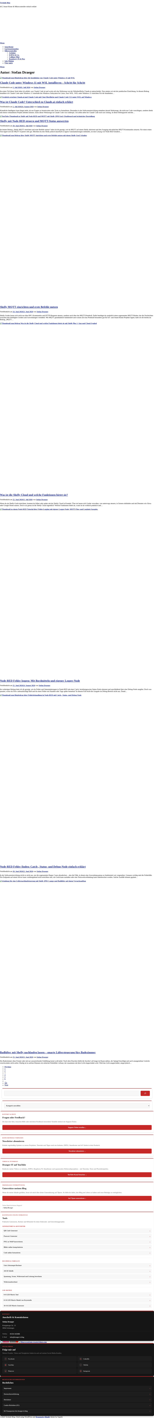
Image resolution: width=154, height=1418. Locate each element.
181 (6, 1083)
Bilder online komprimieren (13, 1247)
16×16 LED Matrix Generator (14, 1306)
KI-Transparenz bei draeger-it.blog (16, 1411)
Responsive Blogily (43, 1417)
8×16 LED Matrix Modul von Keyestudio (18, 1300)
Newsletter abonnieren (76, 1151)
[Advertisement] (77, 25)
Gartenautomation (12, 49)
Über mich (9, 63)
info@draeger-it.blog (17, 1337)
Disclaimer (7, 1400)
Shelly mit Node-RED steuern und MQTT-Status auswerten (34, 121)
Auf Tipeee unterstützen (76, 1198)
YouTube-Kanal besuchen (76, 1175)
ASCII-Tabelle (8, 1271)
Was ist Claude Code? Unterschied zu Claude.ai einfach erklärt (36, 101)
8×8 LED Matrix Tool (11, 1295)
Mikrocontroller (11, 51)
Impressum (7, 1388)
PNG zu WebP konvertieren (13, 1242)
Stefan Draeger (39, 87)
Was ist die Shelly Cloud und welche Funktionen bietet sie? (34, 494)
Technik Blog (5, 3)
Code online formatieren (12, 1253)
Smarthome (9, 47)
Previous (8, 1067)
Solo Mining (9, 61)
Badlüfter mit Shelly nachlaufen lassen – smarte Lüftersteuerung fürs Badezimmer (48, 1052)
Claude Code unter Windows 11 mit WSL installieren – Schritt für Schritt (42, 82)
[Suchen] (145, 1093)
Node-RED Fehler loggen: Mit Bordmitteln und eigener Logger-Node (40, 680)
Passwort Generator (10, 1236)
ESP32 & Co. (14, 55)
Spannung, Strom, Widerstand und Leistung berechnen (23, 1276)
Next (6, 1085)
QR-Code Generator (11, 1231)
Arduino (12, 53)
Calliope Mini (14, 57)
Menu (2, 43)
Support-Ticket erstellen (76, 1127)
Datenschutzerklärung (11, 1394)
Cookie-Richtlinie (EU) (12, 1405)
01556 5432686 (15, 1334)
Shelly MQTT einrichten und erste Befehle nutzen (29, 306)
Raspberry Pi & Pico (17, 59)
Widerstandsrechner (10, 1282)
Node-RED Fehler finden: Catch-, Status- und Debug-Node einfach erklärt (43, 866)
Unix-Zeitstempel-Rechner (13, 1265)
